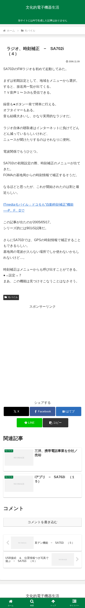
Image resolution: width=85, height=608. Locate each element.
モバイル (13, 297)
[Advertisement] (42, 352)
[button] (55, 422)
